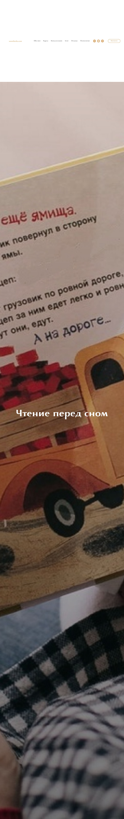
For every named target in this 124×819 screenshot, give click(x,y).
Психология (85, 41)
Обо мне (37, 41)
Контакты (114, 41)
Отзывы (74, 41)
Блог (67, 41)
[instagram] (98, 41)
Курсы (45, 41)
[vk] (94, 41)
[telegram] (102, 41)
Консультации (56, 41)
